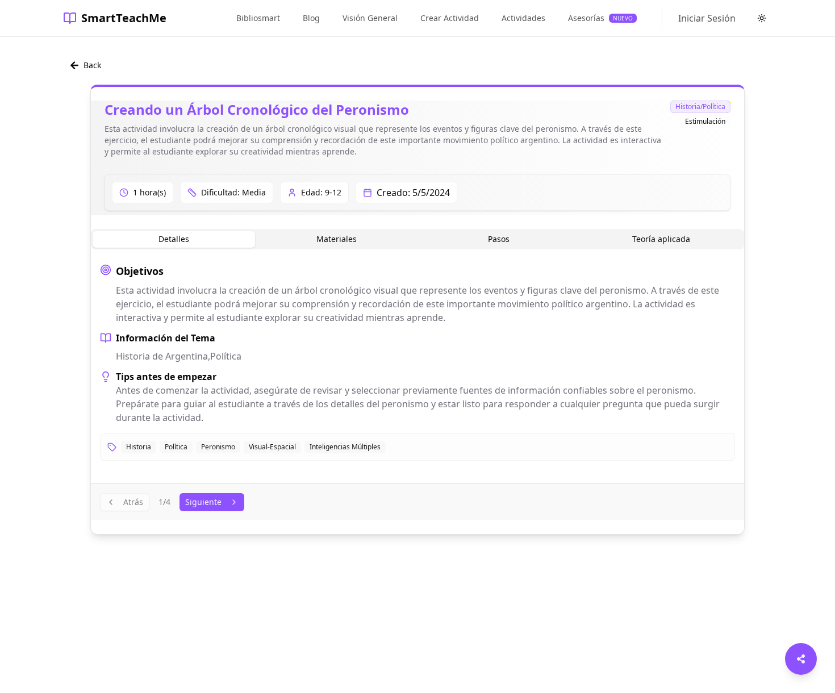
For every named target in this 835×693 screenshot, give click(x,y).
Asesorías (600, 17)
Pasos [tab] (499, 238)
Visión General (370, 17)
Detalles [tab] (173, 238)
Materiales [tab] (336, 238)
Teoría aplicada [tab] (661, 238)
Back (92, 65)
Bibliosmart (258, 17)
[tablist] (417, 239)
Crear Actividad (449, 17)
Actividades (523, 17)
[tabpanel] (417, 362)
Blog (311, 17)
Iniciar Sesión (707, 18)
